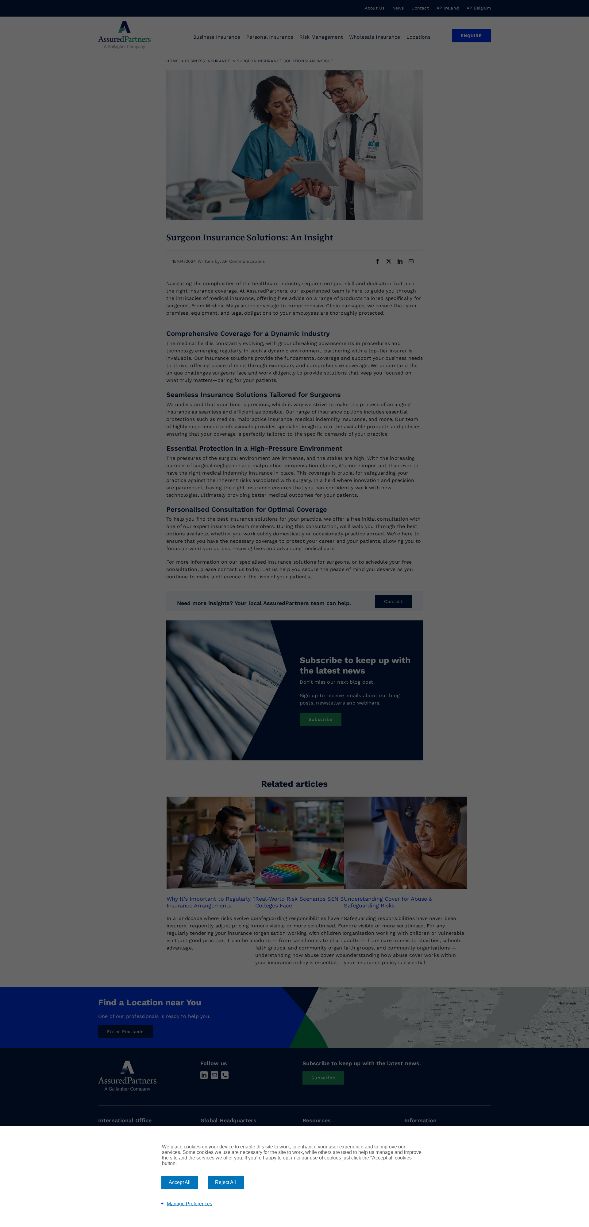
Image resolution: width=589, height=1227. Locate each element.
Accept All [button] (180, 1182)
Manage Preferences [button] (189, 1203)
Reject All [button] (225, 1182)
